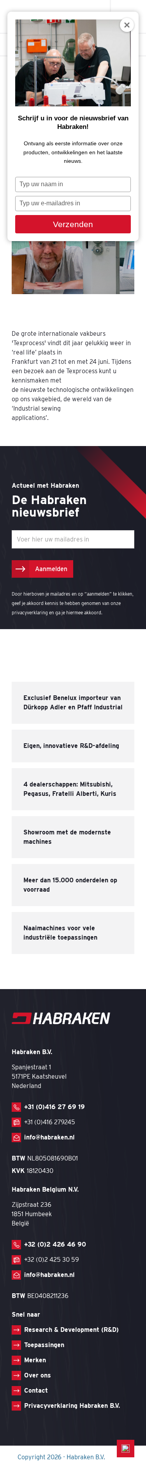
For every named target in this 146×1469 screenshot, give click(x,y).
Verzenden (73, 224)
